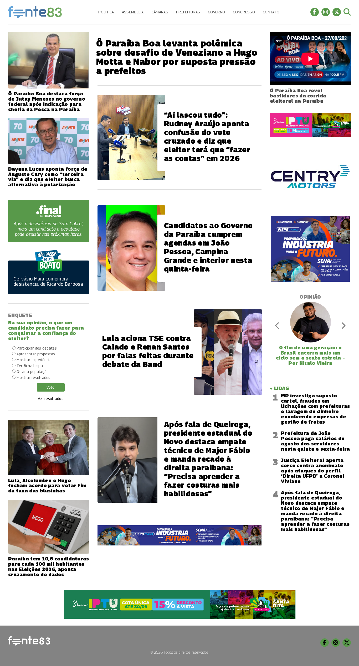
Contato (271, 12)
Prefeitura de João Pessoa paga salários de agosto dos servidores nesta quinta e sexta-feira (315, 441)
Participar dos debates (37, 348)
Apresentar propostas (36, 354)
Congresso (244, 12)
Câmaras (160, 12)
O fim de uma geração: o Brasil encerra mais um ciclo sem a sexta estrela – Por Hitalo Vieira (310, 355)
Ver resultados (50, 398)
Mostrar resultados (33, 377)
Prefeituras (188, 12)
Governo (216, 12)
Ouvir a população (33, 371)
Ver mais (179, 560)
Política (106, 12)
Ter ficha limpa (30, 365)
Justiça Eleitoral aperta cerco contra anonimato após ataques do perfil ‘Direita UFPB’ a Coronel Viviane (312, 470)
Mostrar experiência (34, 359)
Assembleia (133, 12)
